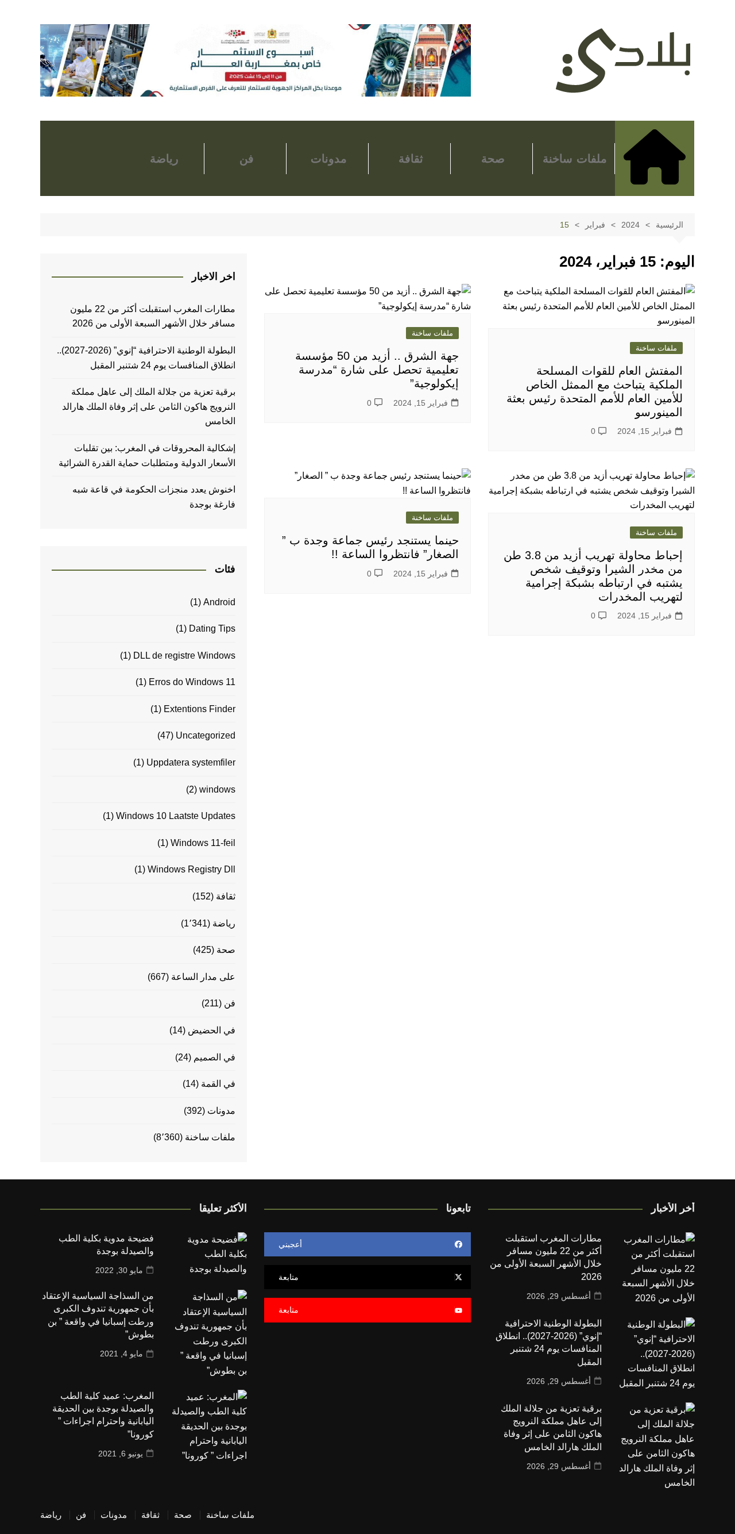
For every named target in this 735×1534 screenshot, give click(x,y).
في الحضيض (211, 1030)
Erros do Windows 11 (192, 682)
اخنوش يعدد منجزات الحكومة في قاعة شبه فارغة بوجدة (153, 497)
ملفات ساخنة (574, 158)
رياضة (164, 158)
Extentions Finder (199, 709)
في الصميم (214, 1057)
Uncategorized (205, 735)
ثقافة (411, 158)
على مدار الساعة (203, 977)
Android (219, 602)
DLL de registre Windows (184, 655)
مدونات (329, 158)
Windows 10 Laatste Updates (175, 816)
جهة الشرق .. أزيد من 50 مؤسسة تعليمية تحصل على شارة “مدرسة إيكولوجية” (377, 369)
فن (246, 158)
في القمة (218, 1084)
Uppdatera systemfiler (190, 762)
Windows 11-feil (203, 843)
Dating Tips (212, 628)
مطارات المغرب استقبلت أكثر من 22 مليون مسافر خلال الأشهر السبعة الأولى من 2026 (152, 316)
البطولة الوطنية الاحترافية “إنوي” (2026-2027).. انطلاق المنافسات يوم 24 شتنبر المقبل (146, 357)
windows (217, 789)
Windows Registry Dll (191, 869)
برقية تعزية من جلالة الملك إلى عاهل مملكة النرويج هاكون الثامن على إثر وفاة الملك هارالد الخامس (148, 406)
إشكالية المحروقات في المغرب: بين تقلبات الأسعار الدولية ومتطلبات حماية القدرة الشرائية (145, 455)
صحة (493, 158)
